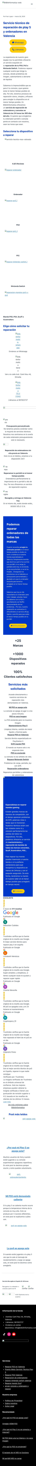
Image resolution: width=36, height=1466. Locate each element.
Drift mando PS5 (18, 744)
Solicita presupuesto (18, 626)
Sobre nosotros (11, 1403)
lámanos (19, 49)
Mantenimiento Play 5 (18, 726)
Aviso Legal (9, 1406)
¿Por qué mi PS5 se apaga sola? (15, 1418)
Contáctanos (19, 891)
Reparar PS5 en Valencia (18, 735)
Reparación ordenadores (18, 768)
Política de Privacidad (13, 1401)
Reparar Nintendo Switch (18, 759)
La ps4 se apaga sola (18, 1248)
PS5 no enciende (18, 753)
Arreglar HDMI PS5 (9, 1424)
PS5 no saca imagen (18, 716)
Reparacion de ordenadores (16, 1378)
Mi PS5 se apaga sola (18, 707)
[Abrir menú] (32, 4)
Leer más (7, 1102)
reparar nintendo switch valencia (18, 1381)
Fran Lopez (9, 16)
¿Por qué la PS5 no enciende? (14, 1447)
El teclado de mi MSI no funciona (15, 1453)
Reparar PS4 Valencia (13, 1375)
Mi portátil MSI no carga (12, 1458)
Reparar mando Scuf (13, 1383)
